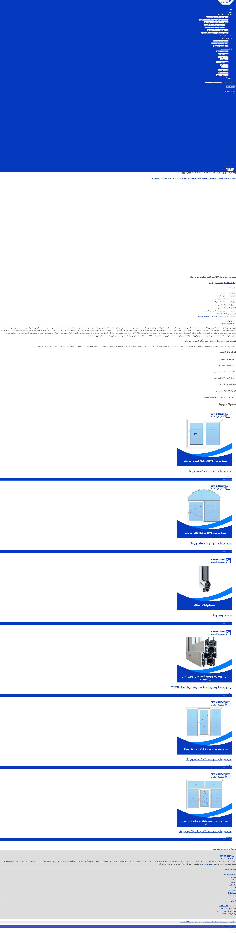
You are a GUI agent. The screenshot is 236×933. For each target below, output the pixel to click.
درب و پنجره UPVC (220, 316)
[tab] (116, 320)
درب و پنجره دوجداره (205, 316)
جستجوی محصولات (229, 82)
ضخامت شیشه (230, 299)
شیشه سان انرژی (206, 864)
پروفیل (233, 311)
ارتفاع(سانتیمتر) (230, 308)
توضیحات (229, 321)
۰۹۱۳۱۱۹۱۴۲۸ (223, 906)
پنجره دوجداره (32, 861)
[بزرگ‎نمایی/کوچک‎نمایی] (229, 929)
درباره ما (233, 882)
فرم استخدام (232, 887)
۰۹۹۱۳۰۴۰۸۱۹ (226, 914)
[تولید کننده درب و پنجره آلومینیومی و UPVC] (226, 4)
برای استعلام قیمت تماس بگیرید (222, 282)
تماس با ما (233, 885)
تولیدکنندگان (232, 895)
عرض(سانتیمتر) (230, 305)
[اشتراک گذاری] (233, 929)
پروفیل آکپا (232, 890)
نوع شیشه (232, 296)
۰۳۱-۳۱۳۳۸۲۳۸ (219, 911)
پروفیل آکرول (232, 893)
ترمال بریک (232, 293)
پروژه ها (233, 877)
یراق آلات (232, 302)
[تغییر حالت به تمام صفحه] (231, 929)
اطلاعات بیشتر (227, 479)
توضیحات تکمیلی (226, 323)
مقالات (234, 879)
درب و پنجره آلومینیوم (229, 874)
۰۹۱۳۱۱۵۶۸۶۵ (223, 908)
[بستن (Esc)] (235, 929)
